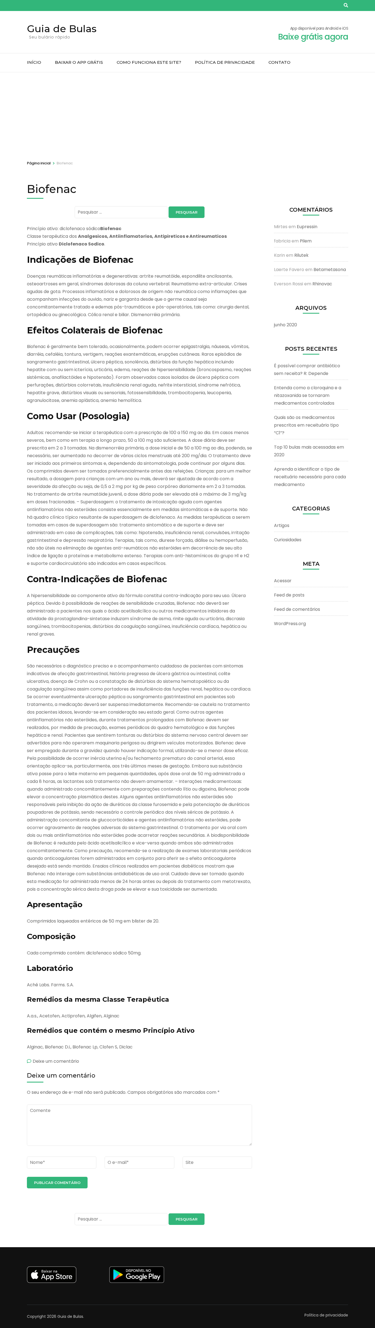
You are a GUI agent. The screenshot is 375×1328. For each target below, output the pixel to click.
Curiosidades (287, 540)
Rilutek (301, 255)
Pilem (306, 241)
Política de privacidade (225, 62)
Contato (279, 62)
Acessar (283, 581)
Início (34, 62)
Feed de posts (289, 595)
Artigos (281, 525)
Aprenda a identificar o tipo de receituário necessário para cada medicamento (310, 477)
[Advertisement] (187, 113)
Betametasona (330, 269)
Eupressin (307, 226)
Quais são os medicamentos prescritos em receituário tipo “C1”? (306, 425)
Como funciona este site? (149, 62)
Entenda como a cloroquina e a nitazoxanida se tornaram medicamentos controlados (307, 395)
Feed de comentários (297, 609)
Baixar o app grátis (79, 62)
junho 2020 (285, 325)
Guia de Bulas (62, 29)
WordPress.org (290, 623)
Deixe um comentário (56, 1061)
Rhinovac (322, 284)
